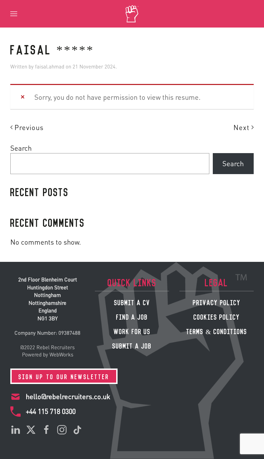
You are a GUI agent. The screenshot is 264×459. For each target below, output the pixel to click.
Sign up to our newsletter (64, 376)
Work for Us (132, 331)
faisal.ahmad (49, 66)
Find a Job (132, 316)
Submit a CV (132, 302)
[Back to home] (132, 14)
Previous (29, 127)
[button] (13, 14)
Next (241, 127)
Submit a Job (132, 345)
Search (21, 147)
